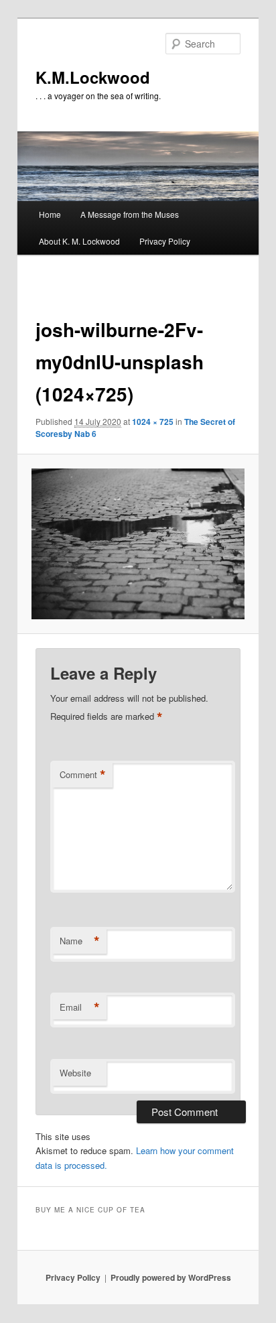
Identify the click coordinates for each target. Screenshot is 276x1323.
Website (75, 1072)
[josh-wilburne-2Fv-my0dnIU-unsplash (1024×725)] (137, 543)
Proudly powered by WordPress (171, 1277)
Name (80, 941)
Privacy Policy (164, 241)
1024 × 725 (153, 422)
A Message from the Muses (129, 214)
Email (80, 1007)
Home (50, 214)
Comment (83, 774)
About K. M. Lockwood (79, 241)
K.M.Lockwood (93, 77)
